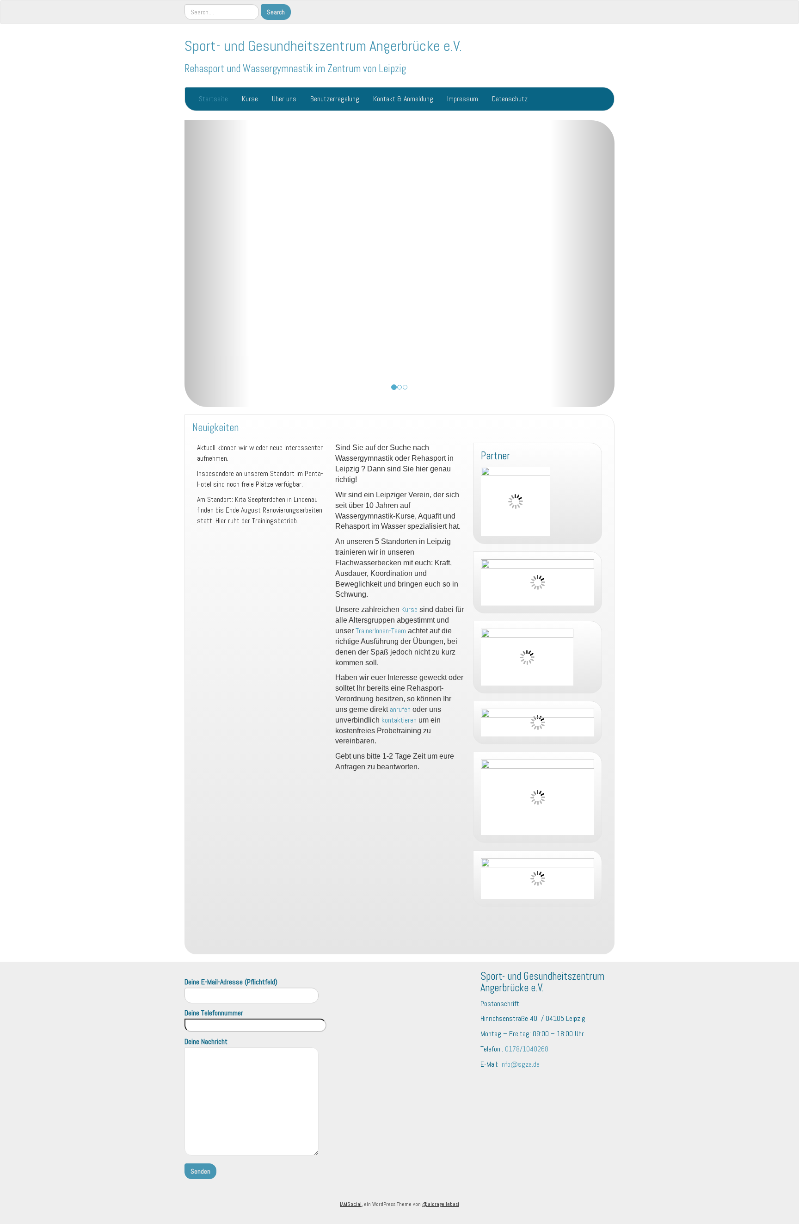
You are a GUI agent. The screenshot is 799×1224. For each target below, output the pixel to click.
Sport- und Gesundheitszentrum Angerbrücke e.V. (323, 46)
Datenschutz (510, 99)
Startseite (213, 99)
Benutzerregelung (334, 99)
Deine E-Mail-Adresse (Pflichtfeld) (230, 982)
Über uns (284, 99)
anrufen (400, 709)
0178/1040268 (526, 1049)
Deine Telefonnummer (213, 1013)
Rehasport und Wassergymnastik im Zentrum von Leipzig (295, 68)
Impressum (462, 99)
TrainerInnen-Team (381, 631)
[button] (216, 263)
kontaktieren (399, 720)
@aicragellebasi (440, 1204)
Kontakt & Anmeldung (403, 99)
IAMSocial (351, 1204)
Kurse (250, 99)
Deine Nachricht (205, 1041)
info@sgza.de (520, 1064)
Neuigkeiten (215, 427)
